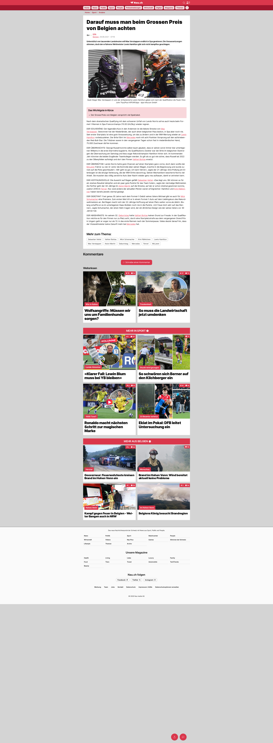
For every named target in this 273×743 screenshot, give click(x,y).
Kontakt (120, 587)
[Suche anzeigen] (184, 2)
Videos (108, 540)
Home (87, 12)
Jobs (113, 587)
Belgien (96, 37)
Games (151, 540)
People (172, 536)
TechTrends (174, 562)
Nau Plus (130, 540)
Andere (102, 12)
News (86, 536)
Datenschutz (131, 587)
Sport (94, 12)
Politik (107, 536)
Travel (129, 562)
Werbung (97, 587)
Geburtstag (124, 215)
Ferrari (104, 189)
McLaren (91, 167)
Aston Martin (124, 186)
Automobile (153, 562)
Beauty (86, 566)
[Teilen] (174, 737)
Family (172, 558)
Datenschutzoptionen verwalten (167, 587)
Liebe (129, 558)
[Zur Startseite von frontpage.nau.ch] (136, 3)
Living (107, 558)
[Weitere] (187, 7)
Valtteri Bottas (139, 159)
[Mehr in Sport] (136, 331)
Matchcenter (153, 536)
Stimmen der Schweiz (178, 540)
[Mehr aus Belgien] (136, 441)
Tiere (107, 562)
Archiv (129, 544)
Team (106, 587)
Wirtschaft (88, 540)
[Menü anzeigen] (188, 2)
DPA (94, 34)
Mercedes (131, 137)
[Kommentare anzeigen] (183, 737)
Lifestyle (87, 544)
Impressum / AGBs (145, 587)
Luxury (151, 558)
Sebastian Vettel (145, 180)
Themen (108, 544)
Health (86, 558)
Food (86, 562)
